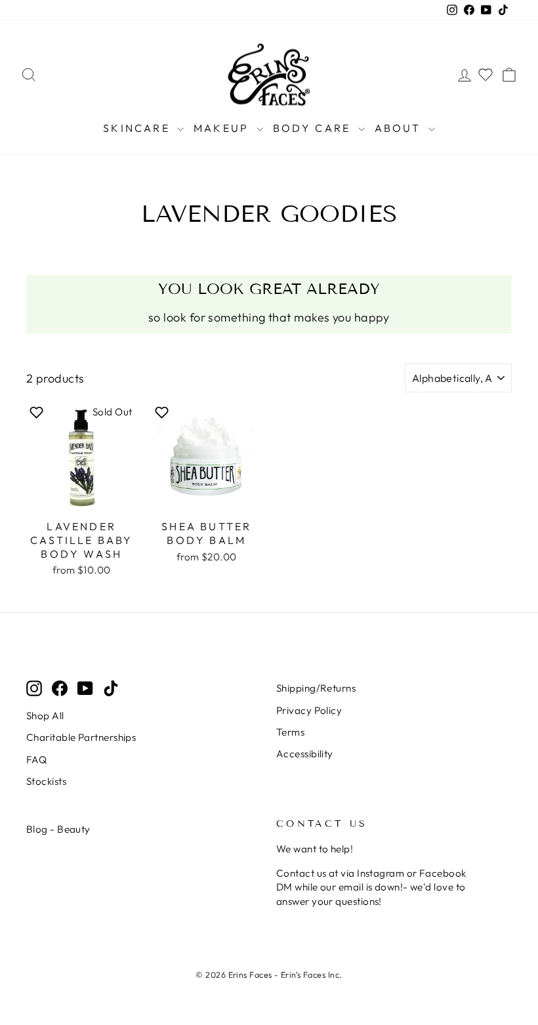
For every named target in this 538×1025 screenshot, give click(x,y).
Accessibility (304, 753)
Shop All (45, 715)
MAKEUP (223, 128)
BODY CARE (314, 128)
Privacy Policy (309, 710)
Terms (290, 732)
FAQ (36, 759)
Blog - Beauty (58, 829)
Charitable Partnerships (81, 737)
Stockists (46, 781)
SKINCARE (138, 128)
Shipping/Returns (316, 688)
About (400, 128)
